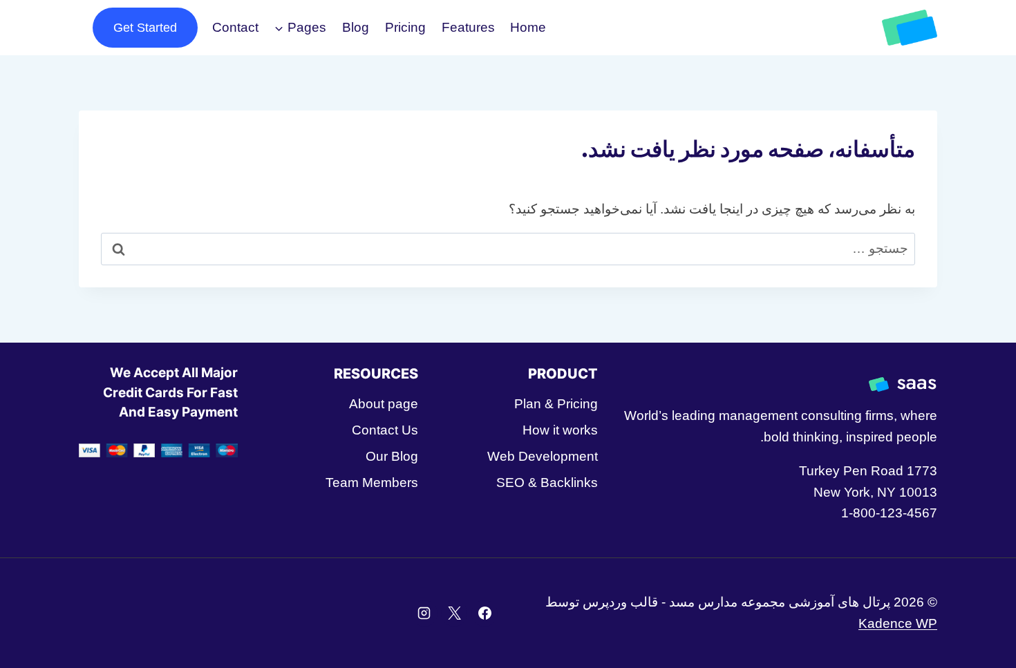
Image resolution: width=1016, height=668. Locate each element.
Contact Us (384, 430)
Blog (355, 27)
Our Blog (391, 456)
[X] (454, 613)
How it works (560, 430)
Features (468, 27)
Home (528, 27)
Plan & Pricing (556, 404)
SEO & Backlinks (547, 482)
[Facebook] (484, 613)
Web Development (542, 456)
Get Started (145, 28)
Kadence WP (897, 623)
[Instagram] (424, 613)
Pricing (405, 27)
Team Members (371, 482)
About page (383, 404)
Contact (235, 27)
